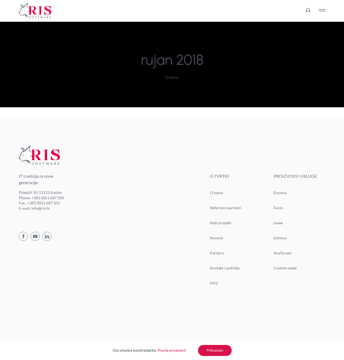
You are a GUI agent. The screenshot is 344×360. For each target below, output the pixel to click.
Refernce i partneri (225, 207)
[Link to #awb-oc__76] (322, 10)
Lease (278, 222)
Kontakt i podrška (224, 268)
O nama (216, 192)
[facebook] (23, 236)
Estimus (280, 238)
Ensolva (280, 192)
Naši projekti (220, 222)
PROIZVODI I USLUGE (295, 176)
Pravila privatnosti (172, 350)
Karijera (217, 253)
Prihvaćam (215, 350)
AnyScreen (283, 253)
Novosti (216, 238)
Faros (278, 207)
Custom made (285, 268)
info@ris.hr (40, 208)
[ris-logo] (35, 4)
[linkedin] (47, 236)
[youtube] (35, 236)
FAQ (213, 283)
